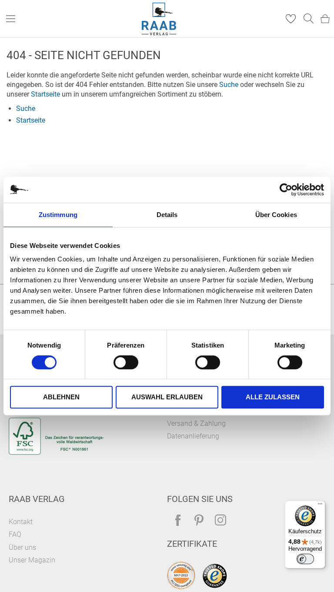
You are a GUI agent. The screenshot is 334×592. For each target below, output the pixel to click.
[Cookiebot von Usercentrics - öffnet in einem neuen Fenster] (286, 189)
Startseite (45, 94)
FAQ (15, 534)
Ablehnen (61, 397)
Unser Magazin (32, 560)
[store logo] (159, 19)
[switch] (126, 363)
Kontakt (21, 522)
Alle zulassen (273, 397)
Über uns (22, 547)
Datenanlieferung (193, 436)
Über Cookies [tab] (276, 214)
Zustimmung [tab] (58, 214)
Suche (228, 84)
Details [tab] (167, 214)
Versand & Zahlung (196, 423)
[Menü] (320, 506)
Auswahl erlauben (167, 397)
